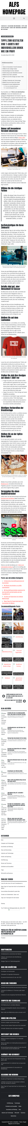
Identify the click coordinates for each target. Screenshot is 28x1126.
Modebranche (4, 484)
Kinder (20, 1106)
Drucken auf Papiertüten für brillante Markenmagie (17, 749)
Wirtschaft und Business (7, 873)
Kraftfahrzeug (4, 860)
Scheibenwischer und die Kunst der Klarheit (16, 728)
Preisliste (3, 938)
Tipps (2, 870)
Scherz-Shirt (21, 137)
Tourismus (23, 1112)
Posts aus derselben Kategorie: (11, 86)
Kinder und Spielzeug (6, 856)
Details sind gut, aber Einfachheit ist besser (12, 72)
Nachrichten (13, 1116)
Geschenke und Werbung (7, 36)
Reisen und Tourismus (6, 863)
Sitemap (3, 903)
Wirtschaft (17, 1112)
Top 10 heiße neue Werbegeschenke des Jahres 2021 (13, 908)
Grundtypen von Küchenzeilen (15, 771)
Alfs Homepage (14, 8)
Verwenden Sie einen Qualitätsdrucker (11, 84)
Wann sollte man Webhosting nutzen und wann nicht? (17, 780)
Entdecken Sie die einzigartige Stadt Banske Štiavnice (13, 995)
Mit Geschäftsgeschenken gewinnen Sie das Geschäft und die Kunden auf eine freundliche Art (13, 592)
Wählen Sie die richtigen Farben (10, 68)
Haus (20, 1109)
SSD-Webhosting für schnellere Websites (15, 793)
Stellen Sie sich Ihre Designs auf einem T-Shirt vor (13, 77)
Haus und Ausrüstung (6, 850)
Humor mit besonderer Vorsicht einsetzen (12, 67)
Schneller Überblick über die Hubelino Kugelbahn (12, 1028)
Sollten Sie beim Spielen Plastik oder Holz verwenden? (13, 1025)
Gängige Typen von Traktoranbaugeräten (10, 961)
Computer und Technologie (7, 843)
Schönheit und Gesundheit (7, 866)
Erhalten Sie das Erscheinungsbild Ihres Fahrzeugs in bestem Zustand (17, 713)
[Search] (24, 18)
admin (4, 55)
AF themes (17, 1123)
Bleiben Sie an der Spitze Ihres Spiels (11, 82)
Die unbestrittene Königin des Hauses (13, 701)
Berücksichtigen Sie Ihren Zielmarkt (11, 70)
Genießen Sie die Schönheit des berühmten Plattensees (14, 987)
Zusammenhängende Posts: (11, 88)
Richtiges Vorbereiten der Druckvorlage (12, 80)
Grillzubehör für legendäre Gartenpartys (10, 974)
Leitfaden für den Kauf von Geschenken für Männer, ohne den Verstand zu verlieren (13, 1082)
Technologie (17, 1103)
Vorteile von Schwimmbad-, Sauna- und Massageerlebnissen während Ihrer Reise (16, 805)
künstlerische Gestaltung (7, 498)
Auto (2, 840)
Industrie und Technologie (7, 853)
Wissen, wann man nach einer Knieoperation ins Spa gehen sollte (16, 819)
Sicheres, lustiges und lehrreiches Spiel (10, 1022)
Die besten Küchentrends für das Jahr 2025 (17, 760)
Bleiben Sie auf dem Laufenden (10, 74)
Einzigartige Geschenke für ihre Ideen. (17, 738)
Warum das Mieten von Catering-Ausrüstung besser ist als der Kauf (14, 696)
